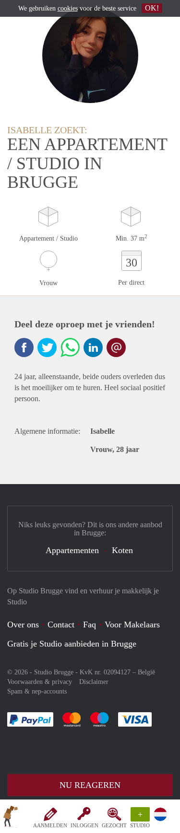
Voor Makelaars (132, 624)
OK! (152, 8)
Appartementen (72, 550)
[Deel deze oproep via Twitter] (47, 347)
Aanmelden (50, 825)
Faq (89, 624)
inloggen (84, 825)
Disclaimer (93, 681)
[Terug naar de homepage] (10, 818)
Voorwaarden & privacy (39, 681)
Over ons (23, 624)
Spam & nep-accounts (37, 691)
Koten (122, 550)
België (146, 672)
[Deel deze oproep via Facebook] (24, 347)
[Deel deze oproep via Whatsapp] (70, 347)
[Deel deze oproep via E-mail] (116, 347)
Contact (61, 624)
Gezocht (114, 825)
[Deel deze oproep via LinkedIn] (93, 347)
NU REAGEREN (90, 785)
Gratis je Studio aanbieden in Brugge (71, 643)
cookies (68, 8)
